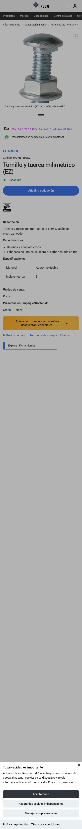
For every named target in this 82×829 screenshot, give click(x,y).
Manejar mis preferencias (41, 813)
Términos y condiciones (45, 824)
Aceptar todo (41, 794)
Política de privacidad (16, 824)
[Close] (79, 765)
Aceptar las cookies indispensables (41, 803)
